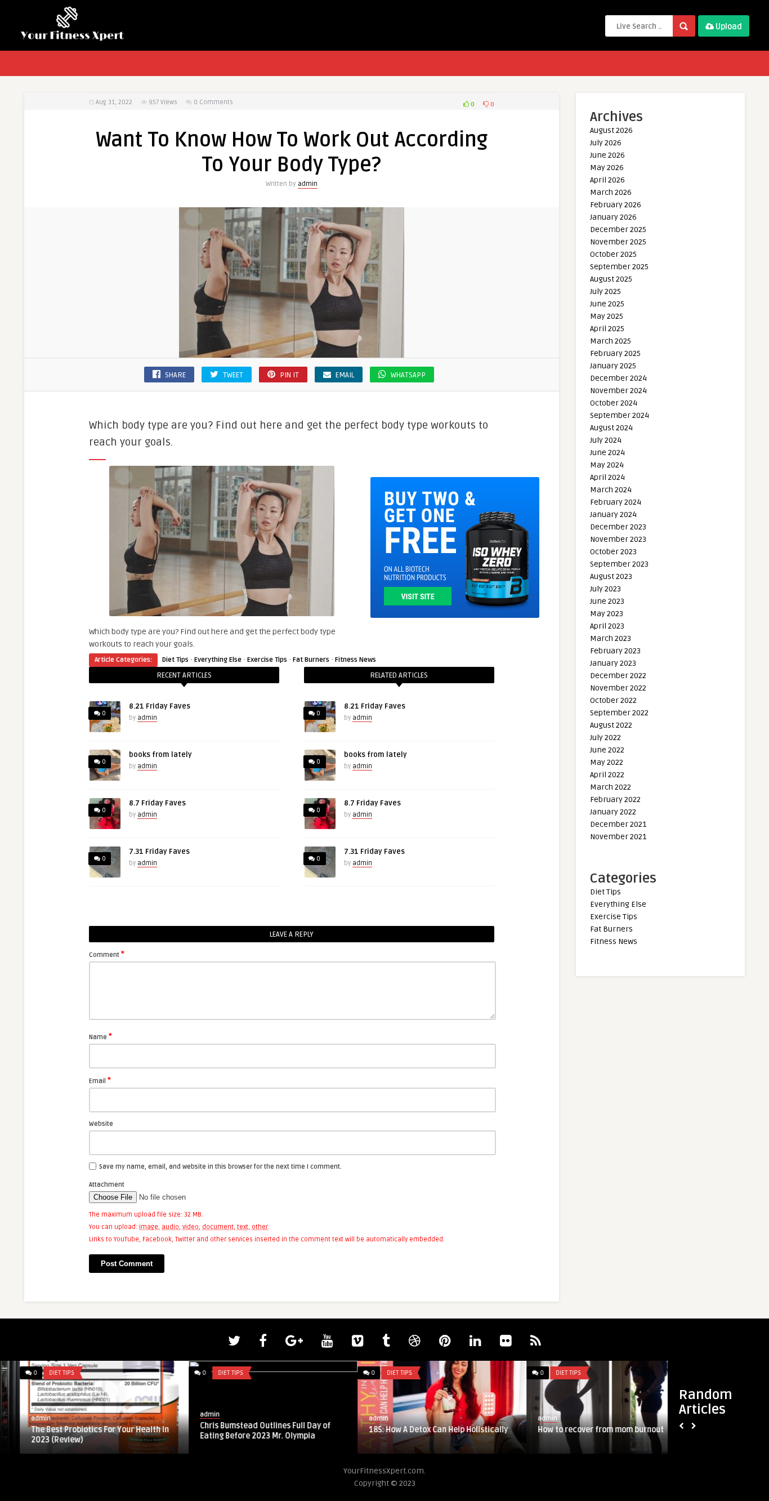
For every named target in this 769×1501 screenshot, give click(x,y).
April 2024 (607, 477)
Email (100, 1080)
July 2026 (606, 143)
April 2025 (607, 328)
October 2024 (613, 403)
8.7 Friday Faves (157, 803)
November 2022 (618, 688)
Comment (106, 954)
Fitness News (355, 660)
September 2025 (619, 266)
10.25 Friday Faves (552, 1430)
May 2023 (606, 613)
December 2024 (618, 378)
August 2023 (611, 576)
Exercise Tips (267, 660)
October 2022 (613, 700)
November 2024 (618, 390)
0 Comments (213, 102)
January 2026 (613, 217)
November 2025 (618, 242)
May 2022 (606, 762)
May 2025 (606, 316)
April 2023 (607, 626)
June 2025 (607, 304)
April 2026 (607, 180)
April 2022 (607, 775)
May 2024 (607, 465)
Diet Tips (175, 660)
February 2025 (615, 353)
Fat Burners (311, 660)
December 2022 (618, 675)
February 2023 (615, 651)
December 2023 (618, 527)
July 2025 (605, 291)
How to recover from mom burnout (74, 1430)
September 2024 (619, 415)
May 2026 (607, 167)
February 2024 (615, 502)
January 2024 (613, 514)
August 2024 (611, 428)
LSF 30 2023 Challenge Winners (236, 1430)
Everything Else (218, 660)
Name (100, 1036)
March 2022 (610, 787)
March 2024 (611, 490)
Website (101, 1124)
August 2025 (611, 279)
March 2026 (611, 192)
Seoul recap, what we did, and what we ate (421, 1435)
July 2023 (605, 589)
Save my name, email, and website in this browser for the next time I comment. (220, 1166)
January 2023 (613, 663)
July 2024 (606, 440)
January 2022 (613, 812)
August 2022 (611, 725)
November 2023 (618, 539)
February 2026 (615, 205)
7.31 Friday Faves (159, 851)
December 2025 (618, 229)
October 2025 (613, 254)
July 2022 (605, 737)
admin (308, 184)
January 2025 (613, 366)
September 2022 (619, 713)
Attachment (106, 1184)
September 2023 (619, 564)
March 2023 (610, 638)
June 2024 (607, 452)
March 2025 (610, 341)
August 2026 (611, 130)
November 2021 (618, 836)
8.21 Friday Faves (159, 706)
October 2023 (613, 551)
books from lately (160, 754)
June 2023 (607, 601)
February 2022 (615, 799)
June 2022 (607, 750)
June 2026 (607, 155)
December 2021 (618, 824)
